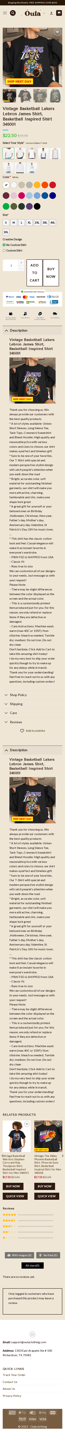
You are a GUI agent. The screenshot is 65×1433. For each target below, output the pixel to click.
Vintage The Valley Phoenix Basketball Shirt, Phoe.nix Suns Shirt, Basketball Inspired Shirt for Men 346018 (47, 1164)
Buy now (51, 272)
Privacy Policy (12, 1395)
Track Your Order (14, 1374)
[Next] (62, 1163)
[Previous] (2, 1163)
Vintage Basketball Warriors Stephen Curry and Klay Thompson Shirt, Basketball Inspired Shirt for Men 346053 (16, 1164)
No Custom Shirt (16, 244)
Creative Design (12, 239)
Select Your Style (14, 142)
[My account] (51, 13)
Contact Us (10, 1381)
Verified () (50, 1255)
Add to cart (35, 272)
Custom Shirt (14, 250)
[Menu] (5, 12)
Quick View (15, 1196)
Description (18, 750)
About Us (9, 1388)
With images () (21, 1255)
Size (6, 214)
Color (7, 177)
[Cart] (59, 13)
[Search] (13, 13)
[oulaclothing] (33, 13)
